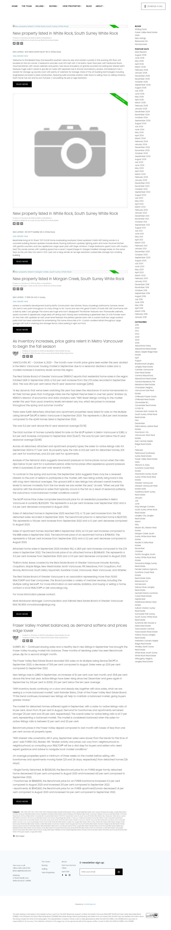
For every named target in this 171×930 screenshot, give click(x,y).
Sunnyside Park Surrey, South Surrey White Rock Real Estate (71, 828)
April (93, 812)
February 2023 (141, 177)
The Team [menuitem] (27, 6)
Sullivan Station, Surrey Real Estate (42, 828)
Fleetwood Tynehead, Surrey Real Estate (91, 818)
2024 (40, 812)
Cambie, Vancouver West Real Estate (24, 814)
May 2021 (139, 236)
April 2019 (139, 308)
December (109, 816)
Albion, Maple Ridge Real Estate (81, 812)
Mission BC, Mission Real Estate (105, 822)
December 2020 (142, 251)
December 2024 (142, 111)
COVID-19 (62, 816)
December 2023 (142, 147)
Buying (44, 865)
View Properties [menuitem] (72, 6)
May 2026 (139, 61)
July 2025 (139, 90)
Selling (44, 869)
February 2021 (141, 245)
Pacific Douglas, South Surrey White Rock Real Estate (81, 824)
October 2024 (141, 117)
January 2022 (141, 212)
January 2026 (141, 72)
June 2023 (139, 165)
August (98, 812)
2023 (32, 353)
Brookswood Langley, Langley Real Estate (113, 812)
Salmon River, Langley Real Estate (78, 826)
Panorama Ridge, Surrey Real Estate (109, 824)
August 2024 (140, 123)
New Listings (140, 38)
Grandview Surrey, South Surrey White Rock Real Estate (56, 820)
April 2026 (139, 64)
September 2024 (142, 120)
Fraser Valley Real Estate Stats (46, 637)
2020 (25, 812)
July (25, 822)
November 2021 (142, 218)
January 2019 (141, 317)
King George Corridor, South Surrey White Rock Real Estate (48, 822)
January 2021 (140, 248)
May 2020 (139, 269)
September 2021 (142, 224)
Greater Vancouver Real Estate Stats (49, 353)
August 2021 (140, 227)
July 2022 (139, 198)
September (68, 353)
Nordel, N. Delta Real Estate (43, 824)
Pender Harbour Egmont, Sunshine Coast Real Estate (146, 572)
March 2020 (140, 275)
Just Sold (65, 871)
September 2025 (142, 84)
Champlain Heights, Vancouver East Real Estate (105, 814)
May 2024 (139, 132)
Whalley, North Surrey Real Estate (92, 830)
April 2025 (139, 99)
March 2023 (140, 174)
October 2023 (141, 153)
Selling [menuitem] (40, 6)
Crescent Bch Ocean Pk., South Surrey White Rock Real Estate (83, 816)
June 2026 (139, 58)
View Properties (48, 872)
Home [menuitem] (15, 6)
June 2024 (139, 129)
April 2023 (139, 171)
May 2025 (139, 96)
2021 (29, 812)
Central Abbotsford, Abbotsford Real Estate (49, 814)
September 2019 (142, 293)
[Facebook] (63, 875)
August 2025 (140, 87)
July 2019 (139, 299)
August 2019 (140, 296)
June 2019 (139, 302)
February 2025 (141, 105)
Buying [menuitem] (53, 6)
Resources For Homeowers (60, 826)
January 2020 (141, 281)
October (62, 824)
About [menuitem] (99, 6)
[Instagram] (70, 875)
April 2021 (139, 239)
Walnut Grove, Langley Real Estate (44, 830)
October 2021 (141, 221)
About (64, 862)
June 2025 (139, 93)
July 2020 (139, 263)
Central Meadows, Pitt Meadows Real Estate (76, 814)
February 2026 (141, 70)
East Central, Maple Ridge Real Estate (59, 818)
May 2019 (139, 305)
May (94, 822)
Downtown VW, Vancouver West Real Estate (33, 818)
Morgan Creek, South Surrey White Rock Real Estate (41, 286)
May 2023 (139, 168)
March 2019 (140, 311)
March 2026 (140, 67)
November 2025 (142, 79)
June (28, 822)
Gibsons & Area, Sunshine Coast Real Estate (26, 820)
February (76, 818)
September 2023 (142, 156)
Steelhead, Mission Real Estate (22, 828)
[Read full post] (70, 28)
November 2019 (142, 287)
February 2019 (141, 314)
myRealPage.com (90, 904)
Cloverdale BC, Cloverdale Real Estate (46, 816)
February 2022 (141, 210)
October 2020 (141, 254)
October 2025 (141, 81)
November (55, 824)
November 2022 (142, 186)
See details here (20, 56)
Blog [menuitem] (89, 6)
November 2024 (142, 114)
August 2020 (140, 260)
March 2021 (140, 242)
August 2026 (140, 55)
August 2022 (140, 195)
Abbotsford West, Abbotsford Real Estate (59, 812)
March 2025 (140, 102)
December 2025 (142, 75)
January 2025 (141, 108)
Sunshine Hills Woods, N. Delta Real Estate (102, 828)
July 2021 (138, 230)
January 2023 (141, 180)
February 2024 (141, 141)
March (89, 822)
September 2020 (142, 257)
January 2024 (141, 144)
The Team (46, 862)
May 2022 (139, 201)
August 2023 (140, 159)
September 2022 (142, 192)
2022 (33, 812)
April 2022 (139, 204)
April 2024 (139, 135)
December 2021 (142, 216)
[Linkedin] (66, 875)
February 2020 (141, 278)
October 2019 (141, 290)
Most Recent (141, 52)
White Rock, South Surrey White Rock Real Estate (39, 40)
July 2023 (139, 162)
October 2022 (141, 189)
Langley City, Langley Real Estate (77, 822)
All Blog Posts (141, 29)
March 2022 (140, 207)
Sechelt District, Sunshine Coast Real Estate (103, 826)
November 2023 (142, 150)
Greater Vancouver (79, 820)
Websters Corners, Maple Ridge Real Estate (68, 830)
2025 (44, 812)
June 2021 (139, 233)
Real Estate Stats (46, 826)
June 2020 (139, 266)
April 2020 (139, 272)
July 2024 (139, 126)
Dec (103, 816)
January (20, 822)
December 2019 (142, 284)
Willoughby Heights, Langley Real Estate (30, 832)
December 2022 (142, 183)
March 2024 (140, 138)
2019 (22, 812)
